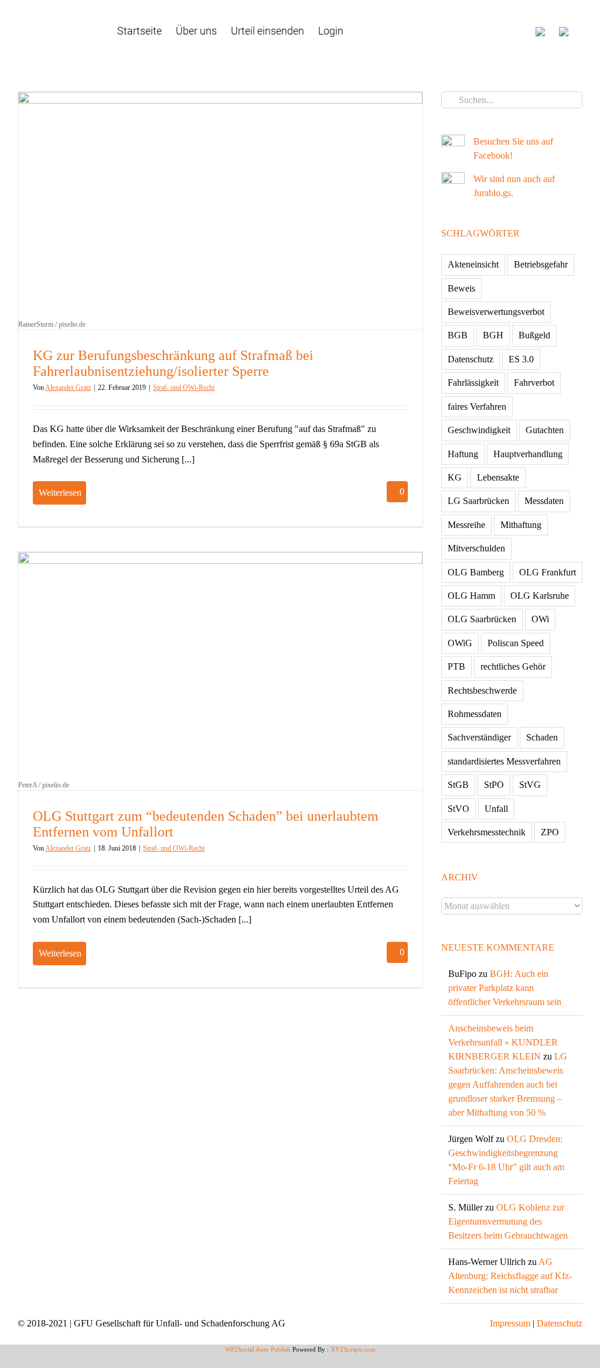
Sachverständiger (479, 737)
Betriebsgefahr (541, 264)
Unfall (496, 809)
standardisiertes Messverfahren (504, 761)
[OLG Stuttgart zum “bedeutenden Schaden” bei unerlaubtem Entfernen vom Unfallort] (220, 665)
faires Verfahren (477, 407)
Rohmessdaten (475, 714)
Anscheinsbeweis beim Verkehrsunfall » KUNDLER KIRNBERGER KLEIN (503, 1042)
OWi (540, 619)
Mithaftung (520, 525)
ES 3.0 (521, 359)
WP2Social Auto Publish (258, 1349)
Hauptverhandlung (527, 454)
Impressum (510, 1323)
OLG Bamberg (476, 572)
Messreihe (466, 525)
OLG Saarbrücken (482, 619)
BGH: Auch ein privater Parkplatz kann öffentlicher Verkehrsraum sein (504, 988)
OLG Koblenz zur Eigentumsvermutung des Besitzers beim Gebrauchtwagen (508, 1221)
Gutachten (545, 430)
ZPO (550, 832)
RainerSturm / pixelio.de (52, 324)
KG (455, 477)
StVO (458, 809)
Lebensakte (498, 477)
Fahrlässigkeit (473, 383)
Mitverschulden (476, 548)
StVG (530, 785)
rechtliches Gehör (513, 666)
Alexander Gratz (68, 387)
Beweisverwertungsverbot (496, 312)
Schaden (542, 737)
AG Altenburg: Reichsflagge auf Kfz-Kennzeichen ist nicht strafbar (510, 1276)
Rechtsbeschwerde (482, 690)
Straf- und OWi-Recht (183, 387)
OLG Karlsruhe (539, 596)
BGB (458, 335)
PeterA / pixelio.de (43, 785)
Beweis (461, 288)
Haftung (463, 454)
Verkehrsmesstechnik (487, 832)
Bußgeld (534, 335)
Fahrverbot (534, 383)
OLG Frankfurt (547, 572)
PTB (456, 666)
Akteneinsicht (473, 264)
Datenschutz (470, 359)
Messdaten (544, 501)
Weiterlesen (60, 493)
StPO (494, 785)
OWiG (460, 643)
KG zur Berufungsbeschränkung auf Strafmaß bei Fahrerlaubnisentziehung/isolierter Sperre (173, 363)
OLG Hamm (471, 596)
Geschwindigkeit (479, 430)
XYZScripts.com (353, 1349)
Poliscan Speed (516, 643)
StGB (458, 785)
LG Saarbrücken (478, 501)
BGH (493, 335)
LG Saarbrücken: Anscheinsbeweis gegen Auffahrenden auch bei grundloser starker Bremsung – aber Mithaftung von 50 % (507, 1084)
